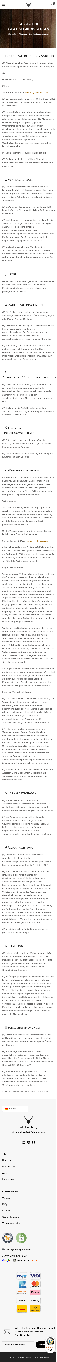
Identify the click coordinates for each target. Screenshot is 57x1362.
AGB (4, 1173)
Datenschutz (8, 1166)
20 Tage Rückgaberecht (18, 1249)
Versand (6, 1198)
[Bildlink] (7, 1237)
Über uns (6, 1160)
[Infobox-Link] (28, 1332)
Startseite (12, 34)
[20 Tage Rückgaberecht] (3, 1249)
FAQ (4, 1204)
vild (4, 1154)
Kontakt (6, 1210)
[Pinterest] (28, 1142)
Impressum (8, 1179)
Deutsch (13, 1108)
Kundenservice (10, 1191)
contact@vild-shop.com (36, 92)
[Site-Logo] (28, 4)
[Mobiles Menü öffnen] (4, 5)
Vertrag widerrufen (11, 1223)
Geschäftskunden (11, 1217)
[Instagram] (23, 1142)
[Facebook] (33, 1142)
